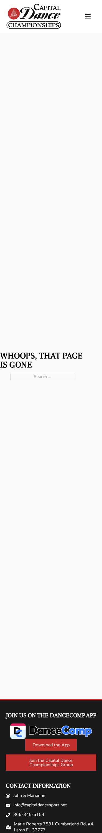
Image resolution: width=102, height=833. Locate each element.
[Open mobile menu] (88, 16)
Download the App (51, 745)
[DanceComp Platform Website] (51, 731)
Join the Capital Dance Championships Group (51, 762)
